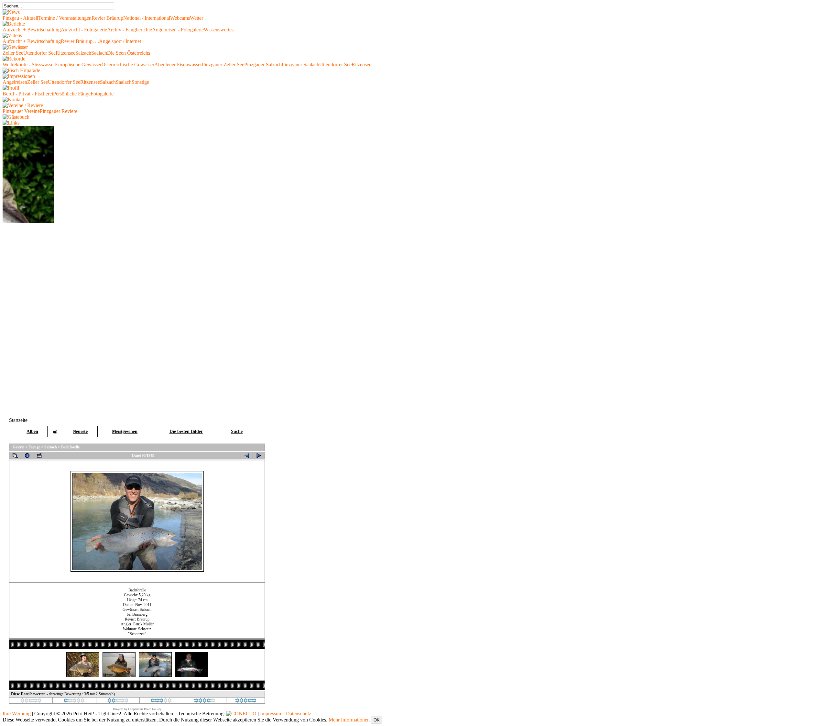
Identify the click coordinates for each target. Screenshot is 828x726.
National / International (146, 18)
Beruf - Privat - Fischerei (28, 93)
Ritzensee (65, 53)
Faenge (34, 447)
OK (377, 720)
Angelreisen (15, 82)
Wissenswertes (219, 29)
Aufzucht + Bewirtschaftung (32, 29)
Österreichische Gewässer (128, 64)
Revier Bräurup (107, 18)
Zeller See (13, 53)
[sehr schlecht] (30, 701)
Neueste (80, 431)
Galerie (18, 447)
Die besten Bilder (186, 431)
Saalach (99, 53)
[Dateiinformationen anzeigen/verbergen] (27, 455)
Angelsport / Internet (120, 41)
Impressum (271, 713)
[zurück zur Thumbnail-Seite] (15, 455)
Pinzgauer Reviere (58, 111)
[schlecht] (74, 701)
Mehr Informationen (349, 719)
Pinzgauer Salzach (263, 64)
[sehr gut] (204, 701)
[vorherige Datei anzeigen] (247, 455)
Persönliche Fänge (72, 93)
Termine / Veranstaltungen (65, 18)
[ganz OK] (117, 701)
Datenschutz (298, 713)
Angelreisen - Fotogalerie (178, 29)
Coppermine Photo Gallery (144, 709)
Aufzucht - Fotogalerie (84, 29)
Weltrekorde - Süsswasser (29, 64)
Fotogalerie (102, 93)
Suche (237, 431)
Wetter (196, 18)
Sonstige (140, 82)
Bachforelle (70, 447)
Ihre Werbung (17, 713)
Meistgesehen (124, 431)
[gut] (161, 701)
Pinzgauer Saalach (300, 64)
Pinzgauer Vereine (21, 111)
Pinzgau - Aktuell (20, 18)
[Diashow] (39, 455)
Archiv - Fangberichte (129, 29)
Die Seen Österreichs (128, 53)
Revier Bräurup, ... (80, 41)
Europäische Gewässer (78, 64)
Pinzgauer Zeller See (223, 64)
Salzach (83, 53)
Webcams (180, 18)
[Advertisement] (28, 320)
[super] (245, 701)
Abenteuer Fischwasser (178, 64)
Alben (32, 431)
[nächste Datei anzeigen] (259, 455)
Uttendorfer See (39, 53)
